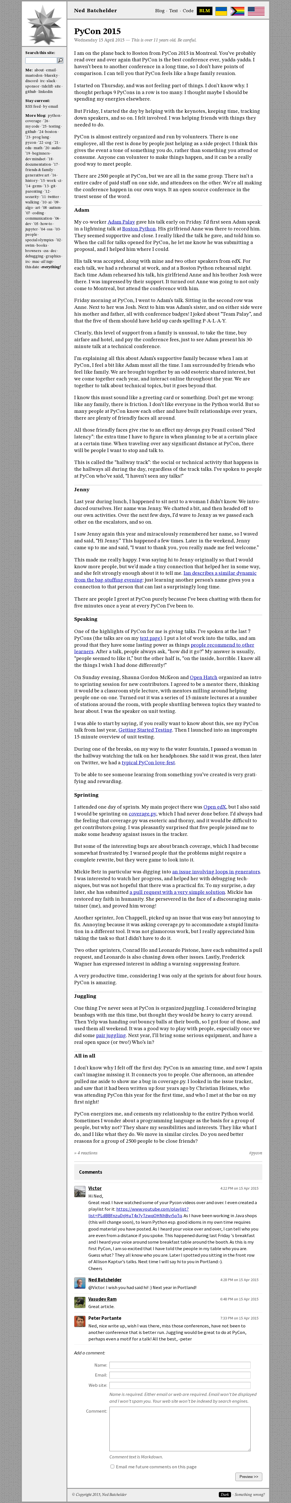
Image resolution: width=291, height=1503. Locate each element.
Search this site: (40, 53)
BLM (204, 11)
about (39, 70)
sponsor (32, 86)
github (30, 92)
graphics (53, 256)
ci (59, 181)
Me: (29, 70)
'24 (40, 132)
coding (38, 213)
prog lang (40, 137)
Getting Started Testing (145, 730)
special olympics (39, 240)
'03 (57, 229)
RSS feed (33, 107)
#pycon (255, 1153)
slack (51, 81)
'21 (56, 143)
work (51, 181)
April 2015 (114, 40)
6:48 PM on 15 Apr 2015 (239, 1299)
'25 (44, 126)
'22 (40, 143)
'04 (42, 229)
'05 (36, 224)
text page (150, 638)
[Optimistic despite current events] (256, 11)
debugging (34, 256)
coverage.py (142, 814)
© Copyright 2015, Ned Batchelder (99, 1495)
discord (31, 81)
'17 (55, 164)
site (58, 86)
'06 (56, 218)
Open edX (214, 807)
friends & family (39, 170)
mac (35, 262)
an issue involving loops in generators (216, 872)
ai (49, 202)
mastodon (33, 76)
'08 (44, 208)
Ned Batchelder (105, 1280)
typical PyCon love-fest (148, 762)
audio (56, 148)
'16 (53, 175)
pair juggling (111, 1035)
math (38, 148)
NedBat (95, 11)
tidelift (47, 86)
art (37, 208)
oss (50, 229)
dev (28, 224)
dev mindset (35, 159)
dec (53, 251)
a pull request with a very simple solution (177, 892)
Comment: (96, 1411)
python (54, 116)
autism (55, 208)
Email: (101, 1375)
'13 (46, 186)
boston (51, 132)
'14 (27, 186)
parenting (33, 191)
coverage (33, 121)
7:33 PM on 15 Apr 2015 (239, 1318)
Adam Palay (121, 222)
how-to (46, 224)
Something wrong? (250, 1495)
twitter (53, 197)
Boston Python (139, 229)
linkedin (45, 92)
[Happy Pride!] (237, 11)
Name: (100, 1365)
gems (37, 186)
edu (28, 148)
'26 (45, 121)
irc (42, 81)
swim (29, 245)
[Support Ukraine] (221, 11)
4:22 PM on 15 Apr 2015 (239, 1188)
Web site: (98, 1385)
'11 (43, 197)
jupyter (31, 229)
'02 (58, 240)
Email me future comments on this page (156, 1467)
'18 (50, 159)
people (31, 235)
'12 (47, 191)
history (31, 181)
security (32, 197)
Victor (95, 1188)
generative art (37, 175)
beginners (41, 153)
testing (55, 126)
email (51, 70)
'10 (43, 202)
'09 (56, 202)
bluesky (51, 76)
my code (32, 126)
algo (29, 208)
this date (32, 267)
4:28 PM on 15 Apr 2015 (239, 1279)
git (53, 186)
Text (173, 11)
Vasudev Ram (102, 1299)
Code (188, 11)
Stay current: (37, 101)
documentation (38, 164)
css (46, 251)
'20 (46, 148)
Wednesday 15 (88, 40)
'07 (27, 213)
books (42, 245)
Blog (160, 11)
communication (38, 218)
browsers (33, 251)
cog (48, 143)
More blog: (36, 116)
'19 (27, 153)
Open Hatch (203, 677)
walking (32, 202)
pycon (30, 143)
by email (50, 107)
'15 (42, 181)
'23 (27, 137)
